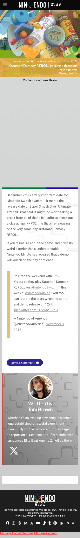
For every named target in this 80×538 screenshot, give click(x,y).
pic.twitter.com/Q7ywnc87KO (36, 310)
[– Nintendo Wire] (40, 500)
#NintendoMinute (37, 293)
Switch (72, 73)
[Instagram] (13, 523)
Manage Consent (45, 533)
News (62, 73)
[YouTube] (38, 523)
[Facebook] (7, 523)
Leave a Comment (21, 61)
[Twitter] (31, 523)
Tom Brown (68, 61)
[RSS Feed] (72, 523)
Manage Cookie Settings (52, 515)
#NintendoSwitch (43, 287)
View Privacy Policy (25, 515)
